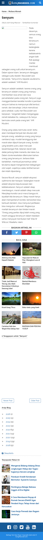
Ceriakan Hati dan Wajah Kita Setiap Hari (10, 327)
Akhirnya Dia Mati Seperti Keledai (9, 259)
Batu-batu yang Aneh (30, 307)
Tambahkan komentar (30, 23)
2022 (8, 430)
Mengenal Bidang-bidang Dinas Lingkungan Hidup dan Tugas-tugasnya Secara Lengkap (25, 469)
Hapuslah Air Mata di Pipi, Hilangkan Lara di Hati (31, 260)
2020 (8, 437)
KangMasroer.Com (21, 537)
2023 (8, 426)
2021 (8, 434)
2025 (8, 418)
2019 (8, 441)
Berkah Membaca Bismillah (29, 282)
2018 (8, 445)
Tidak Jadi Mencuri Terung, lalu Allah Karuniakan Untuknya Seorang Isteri (10, 284)
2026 (8, 414)
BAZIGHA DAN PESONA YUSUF (31, 327)
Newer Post (7, 401)
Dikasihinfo (8, 453)
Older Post (35, 401)
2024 (8, 422)
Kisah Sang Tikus (8, 307)
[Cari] (40, 2)
